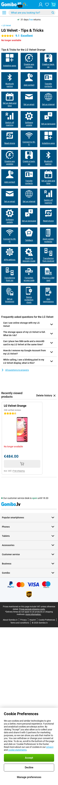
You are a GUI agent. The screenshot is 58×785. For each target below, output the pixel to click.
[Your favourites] (47, 4)
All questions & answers (17, 370)
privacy (49, 747)
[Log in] (40, 4)
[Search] (52, 12)
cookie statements (17, 750)
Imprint (32, 620)
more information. (33, 614)
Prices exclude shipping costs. (32, 609)
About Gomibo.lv (10, 620)
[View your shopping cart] (53, 4)
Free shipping (19, 471)
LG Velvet (7, 25)
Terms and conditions (19, 623)
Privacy (23, 620)
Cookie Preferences (47, 620)
